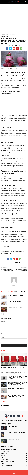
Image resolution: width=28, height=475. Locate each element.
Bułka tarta (4, 453)
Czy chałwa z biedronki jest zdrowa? (21, 270)
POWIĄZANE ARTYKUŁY (7, 292)
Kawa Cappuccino (5, 451)
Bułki (7, 36)
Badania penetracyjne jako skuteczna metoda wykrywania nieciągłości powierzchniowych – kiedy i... (17, 383)
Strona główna (3, 34)
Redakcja (5, 45)
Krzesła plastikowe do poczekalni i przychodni (13, 367)
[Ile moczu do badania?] (4, 441)
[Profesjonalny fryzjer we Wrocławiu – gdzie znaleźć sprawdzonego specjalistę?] (4, 378)
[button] (26, 2)
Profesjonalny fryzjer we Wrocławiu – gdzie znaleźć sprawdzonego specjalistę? (17, 377)
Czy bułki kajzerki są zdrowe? (15, 295)
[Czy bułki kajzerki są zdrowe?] (4, 297)
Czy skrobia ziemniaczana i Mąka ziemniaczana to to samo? (7, 271)
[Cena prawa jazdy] (4, 428)
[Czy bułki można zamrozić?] (4, 303)
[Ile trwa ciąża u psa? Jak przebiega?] (2, 434)
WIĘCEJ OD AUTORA (19, 292)
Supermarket (3, 36)
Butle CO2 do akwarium (6, 465)
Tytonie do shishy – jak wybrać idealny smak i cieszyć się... (16, 396)
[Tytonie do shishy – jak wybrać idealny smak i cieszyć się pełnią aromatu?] (4, 397)
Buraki (2, 463)
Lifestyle (3, 455)
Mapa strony (14, 471)
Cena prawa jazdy (12, 426)
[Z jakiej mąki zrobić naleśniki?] (4, 309)
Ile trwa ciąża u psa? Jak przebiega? (17, 432)
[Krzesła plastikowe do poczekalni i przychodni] (14, 359)
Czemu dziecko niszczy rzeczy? (16, 388)
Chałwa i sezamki (5, 459)
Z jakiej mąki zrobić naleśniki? (15, 308)
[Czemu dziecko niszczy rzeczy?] (4, 390)
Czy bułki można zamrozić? (14, 301)
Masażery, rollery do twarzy (8, 461)
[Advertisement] (14, 18)
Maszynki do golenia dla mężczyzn (9, 449)
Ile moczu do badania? (13, 439)
